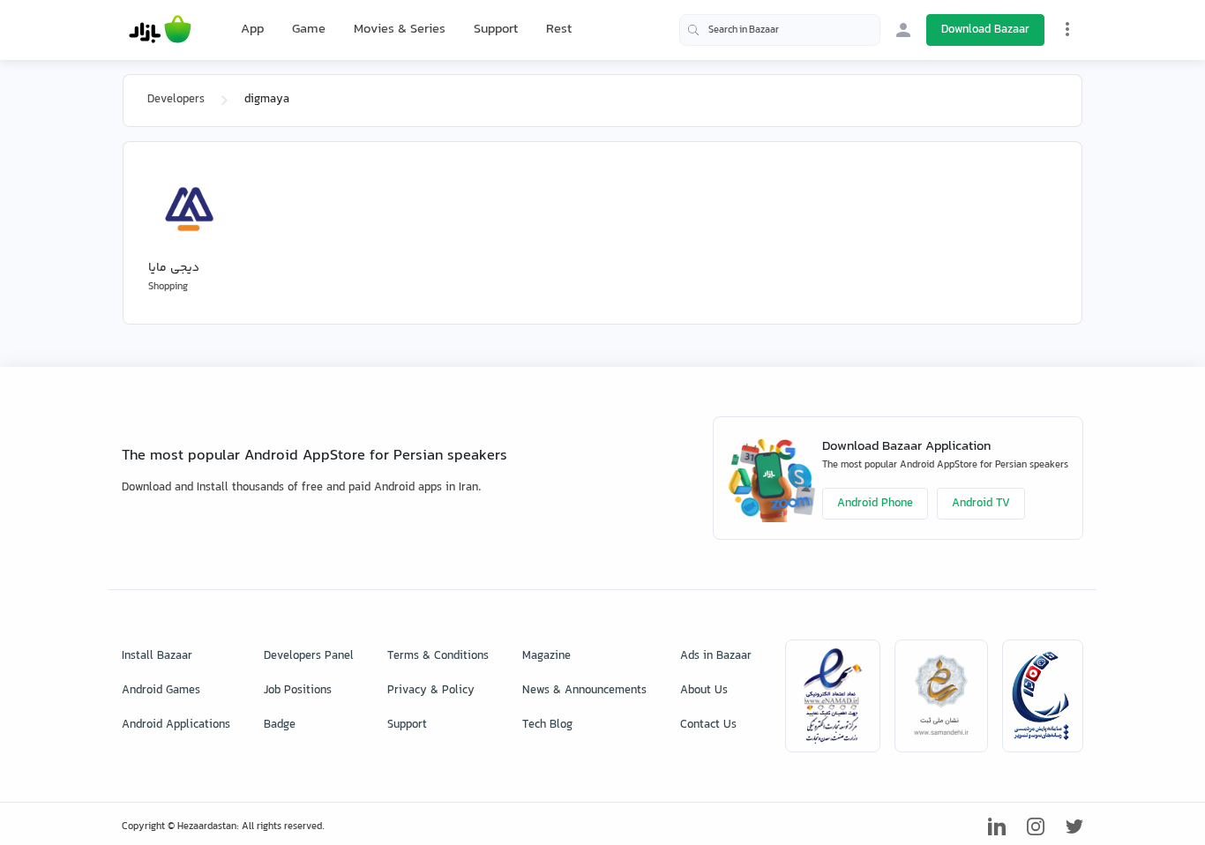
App (252, 30)
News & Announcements (584, 690)
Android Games (161, 690)
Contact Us (708, 725)
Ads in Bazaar (716, 656)
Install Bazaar (157, 656)
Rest (559, 30)
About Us (704, 690)
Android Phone (875, 503)
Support (496, 30)
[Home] (160, 30)
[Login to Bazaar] (903, 30)
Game (309, 30)
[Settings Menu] (1067, 29)
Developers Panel (309, 656)
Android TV (981, 503)
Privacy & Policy (431, 690)
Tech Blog (547, 725)
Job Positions (298, 690)
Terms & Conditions (438, 656)
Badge (280, 725)
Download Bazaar (985, 30)
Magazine (546, 656)
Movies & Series (399, 30)
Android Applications (176, 725)
